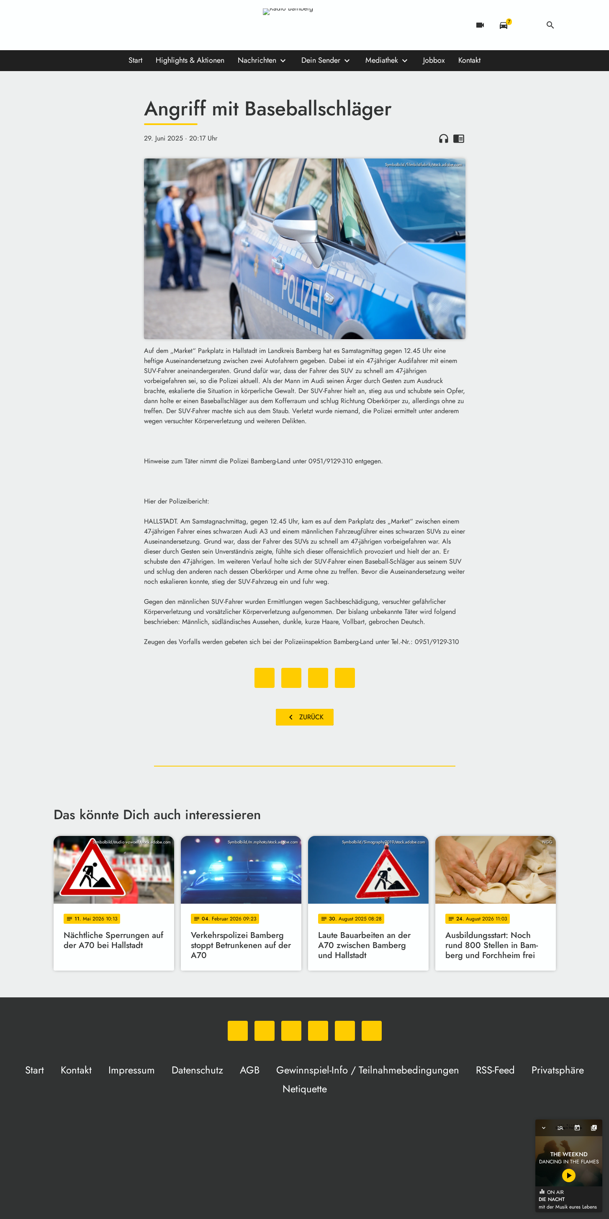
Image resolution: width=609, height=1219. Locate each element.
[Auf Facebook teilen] (264, 678)
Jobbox (434, 60)
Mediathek (381, 60)
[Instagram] (95, 25)
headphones (444, 138)
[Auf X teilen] (291, 678)
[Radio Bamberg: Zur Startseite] (305, 25)
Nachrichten (257, 60)
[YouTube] (112, 25)
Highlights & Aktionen (190, 60)
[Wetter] (527, 25)
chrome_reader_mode (459, 138)
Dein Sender (320, 60)
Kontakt (469, 60)
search (550, 25)
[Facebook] (78, 25)
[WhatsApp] (62, 25)
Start (135, 60)
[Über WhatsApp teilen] (318, 678)
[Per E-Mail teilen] (345, 678)
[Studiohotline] (145, 25)
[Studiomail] (129, 25)
